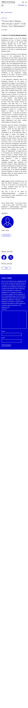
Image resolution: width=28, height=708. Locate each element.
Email (3, 338)
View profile (6, 235)
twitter (10, 257)
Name (3, 331)
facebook (3, 257)
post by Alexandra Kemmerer (19, 35)
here (8, 197)
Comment (4, 309)
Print (6, 268)
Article (4, 18)
